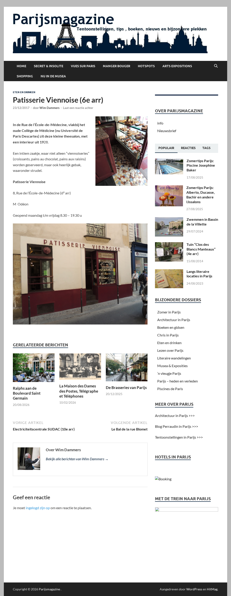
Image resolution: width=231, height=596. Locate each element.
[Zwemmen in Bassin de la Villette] (169, 220)
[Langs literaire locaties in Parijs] (169, 272)
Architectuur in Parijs (173, 320)
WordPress (194, 589)
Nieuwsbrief (166, 131)
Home (21, 66)
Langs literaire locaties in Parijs (199, 273)
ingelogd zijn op (38, 508)
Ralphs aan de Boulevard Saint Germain (27, 393)
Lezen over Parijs (170, 350)
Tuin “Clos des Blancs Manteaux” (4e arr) (201, 249)
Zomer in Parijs (169, 312)
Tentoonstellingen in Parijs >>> (179, 437)
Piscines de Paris (170, 389)
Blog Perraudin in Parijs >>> (176, 426)
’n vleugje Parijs (169, 373)
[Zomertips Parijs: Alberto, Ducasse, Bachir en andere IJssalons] (169, 188)
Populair (166, 148)
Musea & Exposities (172, 366)
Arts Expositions (177, 66)
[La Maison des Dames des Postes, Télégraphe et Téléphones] (80, 368)
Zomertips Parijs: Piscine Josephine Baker (201, 165)
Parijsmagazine (49, 589)
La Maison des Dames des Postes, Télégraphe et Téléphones (78, 391)
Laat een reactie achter (78, 108)
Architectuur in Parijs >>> (175, 415)
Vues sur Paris (83, 66)
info (160, 123)
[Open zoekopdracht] (216, 66)
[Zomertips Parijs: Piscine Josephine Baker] (169, 161)
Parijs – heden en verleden (177, 381)
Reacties (188, 148)
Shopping (25, 76)
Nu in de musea (53, 76)
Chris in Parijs (168, 335)
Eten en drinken (24, 92)
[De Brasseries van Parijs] (127, 369)
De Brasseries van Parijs (126, 387)
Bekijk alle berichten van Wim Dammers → (77, 459)
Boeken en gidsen (170, 327)
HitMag (212, 589)
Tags (206, 148)
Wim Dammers (49, 108)
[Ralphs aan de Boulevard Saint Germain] (34, 369)
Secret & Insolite (48, 66)
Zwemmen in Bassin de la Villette (202, 221)
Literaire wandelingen (174, 358)
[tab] (166, 148)
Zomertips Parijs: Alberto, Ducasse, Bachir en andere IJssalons (200, 194)
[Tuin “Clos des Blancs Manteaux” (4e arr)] (169, 245)
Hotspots (146, 66)
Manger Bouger (116, 66)
